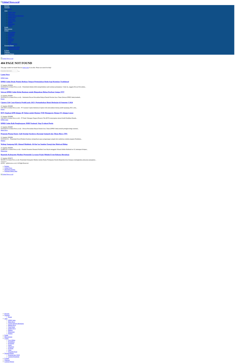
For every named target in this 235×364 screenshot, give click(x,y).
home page (26, 67)
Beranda (6, 6)
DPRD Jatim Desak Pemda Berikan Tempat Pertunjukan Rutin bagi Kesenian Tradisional (35, 82)
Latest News (5, 75)
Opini (9, 42)
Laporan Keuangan (13, 49)
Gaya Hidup (11, 32)
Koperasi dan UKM (14, 47)
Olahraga (7, 52)
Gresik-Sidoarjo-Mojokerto (16, 16)
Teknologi (11, 39)
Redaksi (6, 166)
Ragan (10, 9)
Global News (8, 168)
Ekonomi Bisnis (9, 45)
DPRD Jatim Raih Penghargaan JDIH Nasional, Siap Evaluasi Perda (27, 123)
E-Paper (6, 50)
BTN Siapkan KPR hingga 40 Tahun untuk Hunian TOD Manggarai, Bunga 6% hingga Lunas (37, 113)
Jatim (5, 11)
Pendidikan (11, 34)
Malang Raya (12, 17)
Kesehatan (11, 35)
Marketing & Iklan (9, 169)
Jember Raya (12, 21)
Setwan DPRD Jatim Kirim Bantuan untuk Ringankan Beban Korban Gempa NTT (32, 92)
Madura (10, 22)
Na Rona (10, 40)
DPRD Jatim (12, 12)
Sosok (10, 37)
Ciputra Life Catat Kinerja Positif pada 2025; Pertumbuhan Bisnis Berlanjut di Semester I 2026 (37, 102)
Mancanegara (8, 29)
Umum (6, 30)
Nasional (7, 7)
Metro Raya (11, 14)
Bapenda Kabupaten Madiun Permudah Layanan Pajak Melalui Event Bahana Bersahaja (35, 155)
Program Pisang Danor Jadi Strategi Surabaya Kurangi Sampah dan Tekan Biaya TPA (34, 134)
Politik (6, 27)
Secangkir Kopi (12, 44)
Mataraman (11, 24)
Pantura (10, 25)
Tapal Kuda (11, 19)
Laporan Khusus (9, 54)
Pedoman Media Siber (10, 171)
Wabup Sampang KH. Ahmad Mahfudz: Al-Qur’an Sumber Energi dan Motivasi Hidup (34, 144)
